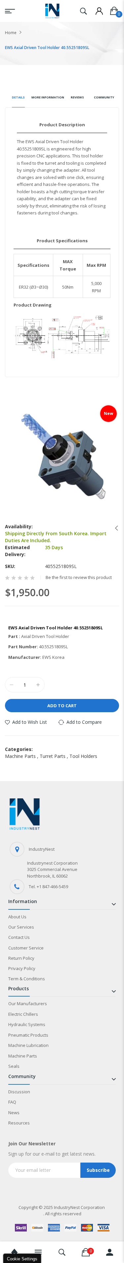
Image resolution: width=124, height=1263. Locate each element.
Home (11, 32)
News (14, 1113)
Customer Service (26, 948)
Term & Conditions (26, 979)
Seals (14, 1066)
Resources (19, 1123)
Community (104, 97)
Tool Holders (83, 756)
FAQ (12, 1102)
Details (18, 97)
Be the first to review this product (79, 577)
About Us (17, 917)
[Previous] (114, 528)
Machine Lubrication (28, 1045)
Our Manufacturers (27, 1003)
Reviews (77, 97)
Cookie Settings (22, 1258)
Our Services (21, 927)
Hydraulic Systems (26, 1024)
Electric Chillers (23, 1014)
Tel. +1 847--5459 (48, 887)
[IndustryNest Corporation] (52, 11)
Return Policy (21, 958)
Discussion (19, 1092)
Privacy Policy (21, 968)
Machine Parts (22, 756)
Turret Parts (54, 756)
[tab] (18, 100)
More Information (47, 97)
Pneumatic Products (28, 1035)
